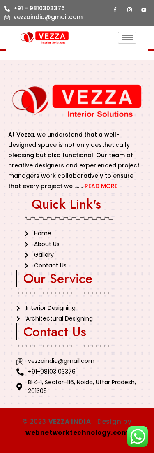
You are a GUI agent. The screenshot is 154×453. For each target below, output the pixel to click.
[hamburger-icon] (127, 38)
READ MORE (101, 186)
